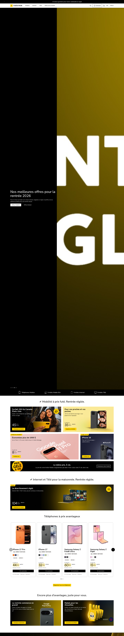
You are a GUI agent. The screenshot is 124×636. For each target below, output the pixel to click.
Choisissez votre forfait (103, 466)
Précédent (11, 387)
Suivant (16, 387)
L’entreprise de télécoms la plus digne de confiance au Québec (62, 2)
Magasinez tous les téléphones (62, 585)
